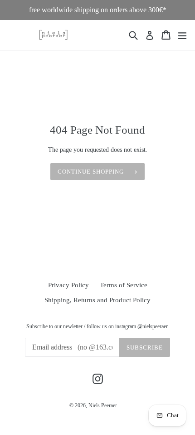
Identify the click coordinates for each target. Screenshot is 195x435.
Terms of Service (123, 285)
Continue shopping (91, 171)
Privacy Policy (68, 285)
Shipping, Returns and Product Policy (97, 300)
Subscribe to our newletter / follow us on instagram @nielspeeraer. (97, 326)
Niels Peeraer (102, 405)
